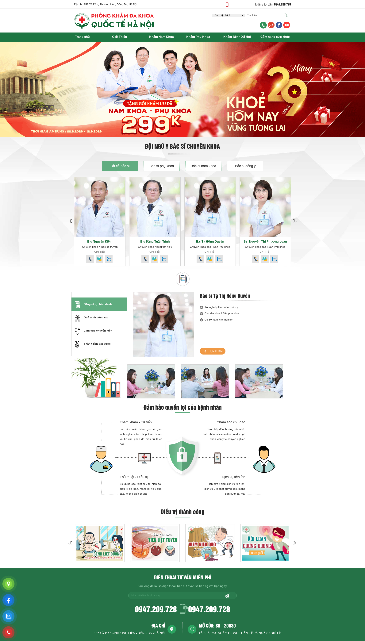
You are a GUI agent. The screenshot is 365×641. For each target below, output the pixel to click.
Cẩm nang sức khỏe (275, 36)
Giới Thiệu (119, 36)
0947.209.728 (156, 608)
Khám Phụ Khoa (198, 36)
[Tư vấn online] (278, 25)
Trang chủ (82, 36)
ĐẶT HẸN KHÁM (213, 351)
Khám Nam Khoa (161, 36)
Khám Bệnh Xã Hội (237, 36)
